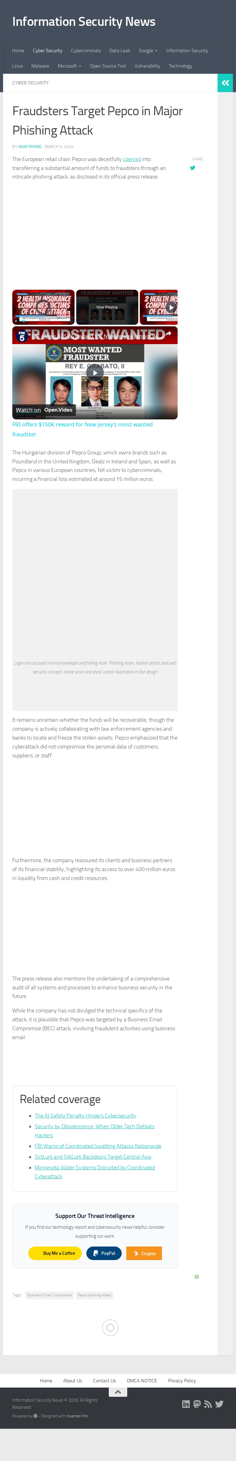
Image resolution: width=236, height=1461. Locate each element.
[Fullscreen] (71, 321)
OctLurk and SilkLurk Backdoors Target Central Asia (93, 1156)
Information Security (187, 50)
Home (18, 50)
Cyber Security (47, 50)
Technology (180, 66)
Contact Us (104, 1381)
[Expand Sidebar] (225, 83)
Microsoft (67, 66)
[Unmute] (23, 321)
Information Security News (84, 21)
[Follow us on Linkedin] (186, 1404)
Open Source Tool (108, 66)
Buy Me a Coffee (59, 1253)
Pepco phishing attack (94, 1295)
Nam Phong (30, 146)
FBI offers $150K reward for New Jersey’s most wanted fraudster (97, 336)
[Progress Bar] (43, 317)
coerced (132, 159)
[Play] (16, 321)
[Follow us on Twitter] (219, 1404)
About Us (72, 1381)
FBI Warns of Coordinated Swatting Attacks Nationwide (98, 1146)
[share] (168, 333)
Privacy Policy (182, 1381)
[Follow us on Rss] (208, 1404)
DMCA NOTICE (142, 1381)
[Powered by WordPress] (35, 1416)
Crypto (148, 1253)
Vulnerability (147, 66)
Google (146, 50)
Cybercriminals (86, 50)
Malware (40, 66)
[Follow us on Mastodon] (197, 1404)
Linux (17, 66)
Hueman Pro (77, 1416)
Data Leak (119, 50)
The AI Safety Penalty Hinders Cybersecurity (85, 1115)
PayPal (108, 1253)
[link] (22, 336)
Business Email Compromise (49, 1295)
